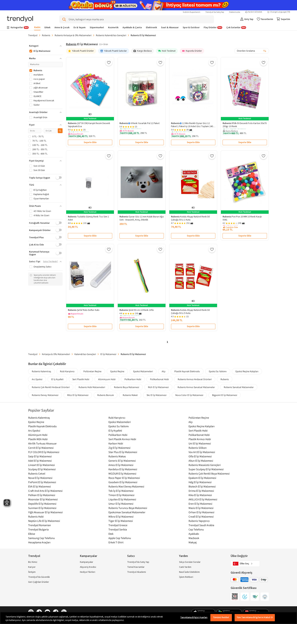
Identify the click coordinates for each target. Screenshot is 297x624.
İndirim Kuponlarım (191, 12)
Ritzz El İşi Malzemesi (77, 395)
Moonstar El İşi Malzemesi (43, 499)
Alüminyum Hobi (107, 379)
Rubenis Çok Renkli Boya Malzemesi (209, 473)
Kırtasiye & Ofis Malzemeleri (56, 354)
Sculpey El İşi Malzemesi (42, 469)
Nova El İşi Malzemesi (40, 478)
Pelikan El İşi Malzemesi (41, 495)
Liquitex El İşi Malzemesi (122, 499)
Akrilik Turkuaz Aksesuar (42, 443)
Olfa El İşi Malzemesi (200, 456)
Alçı (163, 371)
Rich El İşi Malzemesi (158, 387)
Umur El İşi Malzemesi (120, 503)
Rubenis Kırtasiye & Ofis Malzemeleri (73, 35)
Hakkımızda (234, 12)
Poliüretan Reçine (92, 371)
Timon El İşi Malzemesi (121, 495)
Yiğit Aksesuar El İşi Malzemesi (45, 512)
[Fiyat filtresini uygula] (60, 130)
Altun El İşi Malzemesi (201, 460)
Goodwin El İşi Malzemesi (122, 482)
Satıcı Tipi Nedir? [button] (50, 261)
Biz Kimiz (32, 562)
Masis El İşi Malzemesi (201, 508)
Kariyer (32, 567)
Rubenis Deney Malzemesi (45, 395)
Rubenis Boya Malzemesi (126, 387)
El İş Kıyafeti (57, 379)
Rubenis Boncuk (105, 395)
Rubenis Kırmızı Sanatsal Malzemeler (196, 387)
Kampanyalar (86, 562)
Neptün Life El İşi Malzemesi (44, 521)
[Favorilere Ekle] (108, 62)
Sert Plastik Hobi (80, 379)
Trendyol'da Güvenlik (39, 577)
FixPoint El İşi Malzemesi (42, 482)
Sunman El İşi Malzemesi (42, 508)
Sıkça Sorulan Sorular (190, 562)
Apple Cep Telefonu (119, 538)
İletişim (32, 572)
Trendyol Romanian (39, 525)
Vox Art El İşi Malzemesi (202, 452)
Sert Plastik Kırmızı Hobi (122, 439)
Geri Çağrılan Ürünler (38, 582)
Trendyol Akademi (136, 572)
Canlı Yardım (185, 567)
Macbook (194, 538)
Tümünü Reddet (221, 617)
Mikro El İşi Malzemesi (121, 516)
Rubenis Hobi (36, 516)
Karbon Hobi (115, 443)
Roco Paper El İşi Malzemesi (124, 478)
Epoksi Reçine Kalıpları (246, 371)
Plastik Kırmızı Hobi (200, 439)
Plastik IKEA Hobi (38, 439)
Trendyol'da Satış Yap (214, 12)
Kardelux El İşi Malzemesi (122, 469)
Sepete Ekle (90, 142)
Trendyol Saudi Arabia (201, 525)
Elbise (31, 533)
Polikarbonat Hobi (159, 379)
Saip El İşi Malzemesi (40, 456)
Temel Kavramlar (136, 567)
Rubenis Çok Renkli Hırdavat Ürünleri (51, 387)
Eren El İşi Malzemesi (200, 503)
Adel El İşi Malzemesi (40, 460)
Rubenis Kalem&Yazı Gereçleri (111, 35)
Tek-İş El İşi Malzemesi (121, 490)
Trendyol (32, 35)
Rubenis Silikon (198, 447)
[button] (45, 45)
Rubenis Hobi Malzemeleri (92, 387)
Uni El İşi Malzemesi (200, 443)
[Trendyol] (20, 19)
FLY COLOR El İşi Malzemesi (43, 452)
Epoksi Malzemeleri (143, 371)
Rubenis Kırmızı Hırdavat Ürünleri (195, 379)
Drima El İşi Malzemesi (201, 490)
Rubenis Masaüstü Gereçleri (205, 465)
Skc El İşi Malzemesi (156, 395)
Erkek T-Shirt (115, 542)
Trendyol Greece (117, 525)
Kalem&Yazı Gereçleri (85, 354)
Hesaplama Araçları (39, 542)
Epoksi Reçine (117, 371)
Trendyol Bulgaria (38, 529)
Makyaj (193, 542)
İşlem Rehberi (186, 577)
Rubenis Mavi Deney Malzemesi (126, 486)
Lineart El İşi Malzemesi (41, 465)
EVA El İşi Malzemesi (39, 486)
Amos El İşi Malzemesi (120, 465)
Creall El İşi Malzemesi (201, 516)
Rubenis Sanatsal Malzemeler (239, 387)
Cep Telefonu (196, 529)
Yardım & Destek (255, 12)
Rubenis (46, 35)
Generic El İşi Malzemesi (122, 460)
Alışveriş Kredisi (88, 567)
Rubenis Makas (117, 456)
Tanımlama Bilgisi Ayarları (193, 617)
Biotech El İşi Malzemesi (202, 486)
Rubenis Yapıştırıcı (199, 521)
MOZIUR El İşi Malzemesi (122, 473)
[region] (148, 618)
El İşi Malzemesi (108, 354)
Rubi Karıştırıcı (67, 371)
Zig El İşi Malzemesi (119, 447)
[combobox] (251, 50)
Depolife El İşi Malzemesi (42, 503)
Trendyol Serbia (117, 529)
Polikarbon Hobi (132, 379)
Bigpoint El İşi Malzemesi (224, 395)
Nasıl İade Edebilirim (189, 572)
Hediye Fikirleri (87, 572)
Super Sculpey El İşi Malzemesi (206, 469)
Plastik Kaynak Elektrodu (187, 371)
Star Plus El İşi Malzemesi (122, 452)
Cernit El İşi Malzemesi (41, 447)
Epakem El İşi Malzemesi (202, 478)
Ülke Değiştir (239, 556)
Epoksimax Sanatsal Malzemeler (126, 512)
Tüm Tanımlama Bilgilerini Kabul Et (254, 617)
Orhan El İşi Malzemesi (201, 512)
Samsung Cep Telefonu (41, 538)
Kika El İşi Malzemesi (200, 495)
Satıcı (131, 556)
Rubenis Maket (130, 395)
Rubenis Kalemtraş (41, 371)
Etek (110, 533)
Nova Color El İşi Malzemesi (189, 395)
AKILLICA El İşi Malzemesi (203, 499)
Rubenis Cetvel (36, 473)
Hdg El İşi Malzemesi (200, 482)
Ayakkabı (194, 533)
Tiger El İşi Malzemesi (120, 521)
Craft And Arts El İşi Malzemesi (45, 490)
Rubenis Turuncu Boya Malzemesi (127, 508)
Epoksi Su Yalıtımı (218, 371)
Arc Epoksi (37, 379)
